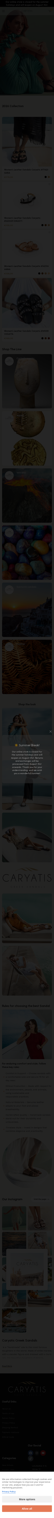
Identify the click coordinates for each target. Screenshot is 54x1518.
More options (27, 1499)
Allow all (27, 1508)
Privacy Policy (9, 1491)
